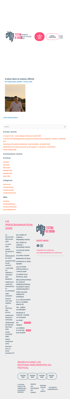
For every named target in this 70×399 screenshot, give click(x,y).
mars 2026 (6, 165)
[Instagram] (41, 245)
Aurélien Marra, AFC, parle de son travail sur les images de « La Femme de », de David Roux (29, 147)
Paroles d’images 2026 (9, 149)
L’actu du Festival (8, 187)
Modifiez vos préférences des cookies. (35, 388)
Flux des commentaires (10, 207)
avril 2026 (6, 162)
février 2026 (6, 167)
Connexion (6, 201)
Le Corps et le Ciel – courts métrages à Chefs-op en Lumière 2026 (22, 136)
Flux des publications (9, 204)
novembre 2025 (7, 173)
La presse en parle (8, 190)
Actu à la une (7, 184)
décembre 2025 (7, 170)
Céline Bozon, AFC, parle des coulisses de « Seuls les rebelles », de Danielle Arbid (26, 144)
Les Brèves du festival (9, 193)
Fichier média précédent (10, 117)
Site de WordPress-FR (9, 209)
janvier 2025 (6, 176)
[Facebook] (38, 245)
